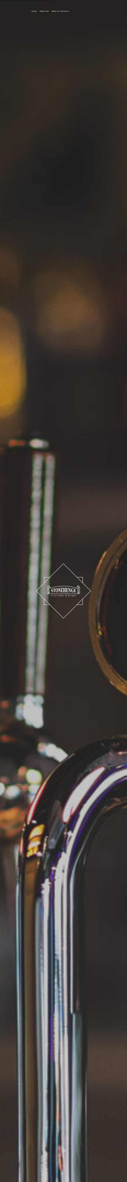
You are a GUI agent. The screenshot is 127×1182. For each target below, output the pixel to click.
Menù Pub (44, 11)
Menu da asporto (60, 11)
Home (34, 11)
